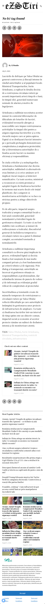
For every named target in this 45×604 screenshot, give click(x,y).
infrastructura (20, 338)
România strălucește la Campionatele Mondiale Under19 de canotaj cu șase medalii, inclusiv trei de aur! (27, 372)
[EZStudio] (5, 65)
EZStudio (15, 65)
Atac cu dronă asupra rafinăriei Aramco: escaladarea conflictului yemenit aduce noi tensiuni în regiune (31, 536)
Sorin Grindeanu (30, 331)
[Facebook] (4, 28)
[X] (9, 28)
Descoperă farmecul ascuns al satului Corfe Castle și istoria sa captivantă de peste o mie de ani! (22, 470)
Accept (22, 593)
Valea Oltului (14, 331)
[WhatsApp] (19, 28)
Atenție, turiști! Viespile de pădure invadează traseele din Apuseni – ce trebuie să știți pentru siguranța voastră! (26, 356)
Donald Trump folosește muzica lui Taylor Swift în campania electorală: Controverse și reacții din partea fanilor (21, 479)
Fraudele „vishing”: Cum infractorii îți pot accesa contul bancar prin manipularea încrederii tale (20, 489)
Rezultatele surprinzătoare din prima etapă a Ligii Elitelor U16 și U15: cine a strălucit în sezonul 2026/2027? (22, 460)
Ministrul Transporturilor (14, 335)
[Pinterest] (14, 28)
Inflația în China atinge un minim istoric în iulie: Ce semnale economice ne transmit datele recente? (26, 386)
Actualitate (5, 22)
